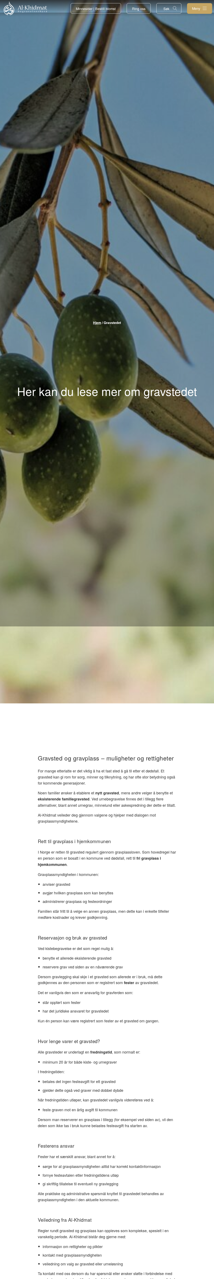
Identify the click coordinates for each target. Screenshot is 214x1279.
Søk (166, 8)
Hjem (97, 322)
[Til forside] (25, 8)
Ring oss (138, 8)
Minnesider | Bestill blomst (96, 8)
